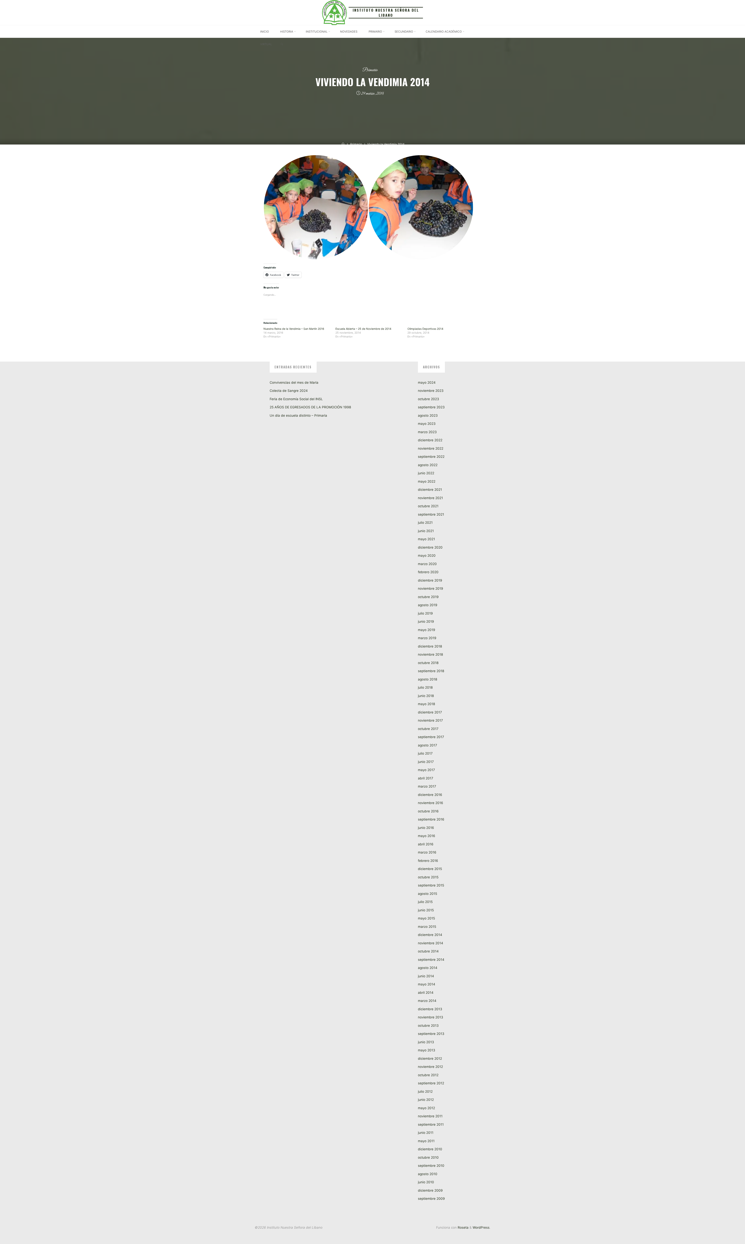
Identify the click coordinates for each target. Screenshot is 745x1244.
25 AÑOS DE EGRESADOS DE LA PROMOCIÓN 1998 (310, 407)
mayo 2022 (426, 481)
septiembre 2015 (431, 885)
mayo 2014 (426, 984)
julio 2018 (425, 687)
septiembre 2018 (431, 671)
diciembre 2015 (430, 869)
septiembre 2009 (431, 1199)
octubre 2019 (428, 597)
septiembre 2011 (431, 1124)
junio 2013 (426, 1042)
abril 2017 (425, 778)
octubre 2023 (428, 399)
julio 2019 (425, 613)
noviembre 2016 (430, 803)
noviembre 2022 (430, 448)
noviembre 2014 (430, 943)
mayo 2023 (427, 424)
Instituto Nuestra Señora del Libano (386, 12)
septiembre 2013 (431, 1034)
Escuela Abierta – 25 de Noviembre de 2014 (363, 328)
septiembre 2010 (431, 1166)
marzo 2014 (427, 1001)
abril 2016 (425, 844)
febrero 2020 (428, 572)
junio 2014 (426, 976)
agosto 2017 (427, 745)
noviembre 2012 (430, 1067)
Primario (370, 70)
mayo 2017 (426, 770)
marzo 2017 (427, 786)
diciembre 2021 (430, 490)
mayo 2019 (426, 630)
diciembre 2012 (430, 1058)
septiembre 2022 (431, 457)
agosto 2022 (427, 465)
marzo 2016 (427, 852)
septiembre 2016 (431, 819)
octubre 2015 (428, 877)
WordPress (481, 1227)
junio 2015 (426, 910)
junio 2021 (426, 531)
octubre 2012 (428, 1075)
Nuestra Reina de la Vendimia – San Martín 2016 (293, 328)
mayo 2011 (426, 1141)
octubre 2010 (428, 1157)
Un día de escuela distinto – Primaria (298, 415)
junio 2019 (426, 621)
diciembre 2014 (430, 935)
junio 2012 (426, 1100)
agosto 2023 (428, 415)
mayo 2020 (427, 556)
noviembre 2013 (430, 1017)
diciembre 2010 (430, 1149)
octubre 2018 (428, 663)
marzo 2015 (427, 927)
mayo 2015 (426, 918)
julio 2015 (425, 902)
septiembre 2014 (431, 960)
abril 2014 (425, 993)
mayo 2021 (426, 539)
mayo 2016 (426, 836)
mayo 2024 (427, 382)
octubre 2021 (428, 506)
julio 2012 (425, 1091)
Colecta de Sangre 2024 (289, 391)
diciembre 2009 (430, 1190)
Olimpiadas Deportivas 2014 (425, 328)
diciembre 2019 (430, 580)
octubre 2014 (428, 951)
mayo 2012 (426, 1108)
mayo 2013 (426, 1050)
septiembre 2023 (431, 407)
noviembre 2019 (430, 588)
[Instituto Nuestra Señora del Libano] (334, 12)
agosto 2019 (427, 605)
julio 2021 (425, 523)
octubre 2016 (428, 811)
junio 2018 (426, 696)
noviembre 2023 (431, 391)
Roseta (463, 1227)
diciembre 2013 (430, 1009)
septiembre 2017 (431, 737)
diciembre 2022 (430, 440)
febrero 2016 (428, 861)
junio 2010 (426, 1182)
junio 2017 (426, 762)
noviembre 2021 (430, 498)
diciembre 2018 (430, 646)
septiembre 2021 (431, 514)
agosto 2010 (427, 1174)
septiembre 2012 (431, 1083)
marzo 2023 (427, 432)
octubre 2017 (428, 729)
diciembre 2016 (430, 795)
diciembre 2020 (430, 547)
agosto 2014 (427, 968)
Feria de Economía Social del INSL (296, 399)
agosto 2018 (427, 679)
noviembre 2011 (430, 1116)
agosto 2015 (427, 894)
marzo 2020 (427, 564)
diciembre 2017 (430, 712)
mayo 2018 (426, 704)
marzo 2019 (427, 638)
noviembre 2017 (430, 720)
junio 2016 (426, 828)
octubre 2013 (428, 1026)
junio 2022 (426, 473)
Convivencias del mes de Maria (294, 382)
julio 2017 (425, 753)
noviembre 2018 (430, 654)
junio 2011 (425, 1133)
